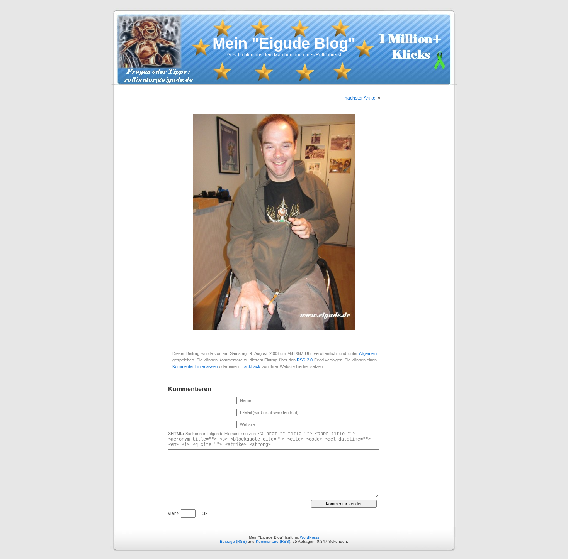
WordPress (309, 537)
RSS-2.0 (305, 360)
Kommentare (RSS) (273, 541)
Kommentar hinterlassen (195, 366)
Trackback (250, 366)
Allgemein (368, 353)
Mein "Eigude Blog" (284, 43)
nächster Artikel (361, 98)
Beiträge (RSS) (233, 541)
